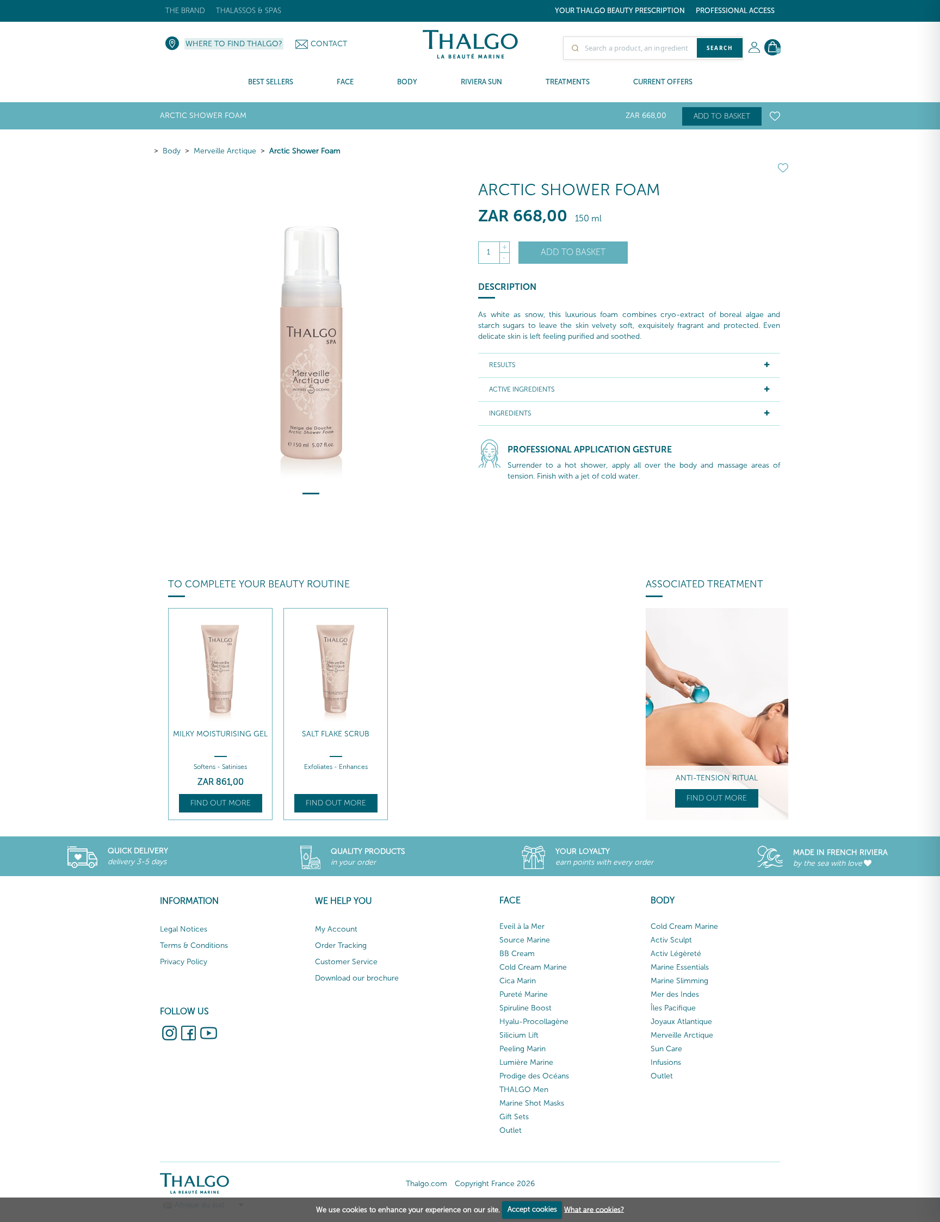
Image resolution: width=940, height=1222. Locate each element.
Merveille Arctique (225, 151)
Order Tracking (341, 945)
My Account (336, 929)
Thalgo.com (426, 1183)
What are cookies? (594, 1209)
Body (172, 151)
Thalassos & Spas (248, 11)
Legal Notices (183, 929)
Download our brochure (357, 978)
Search (720, 48)
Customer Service (346, 961)
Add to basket (722, 116)
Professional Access (735, 11)
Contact (329, 43)
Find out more (220, 803)
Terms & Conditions (194, 945)
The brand (185, 11)
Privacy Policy (183, 961)
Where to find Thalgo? (233, 43)
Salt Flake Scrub (335, 734)
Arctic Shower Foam (305, 151)
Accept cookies (532, 1209)
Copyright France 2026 (495, 1183)
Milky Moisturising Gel (220, 734)
